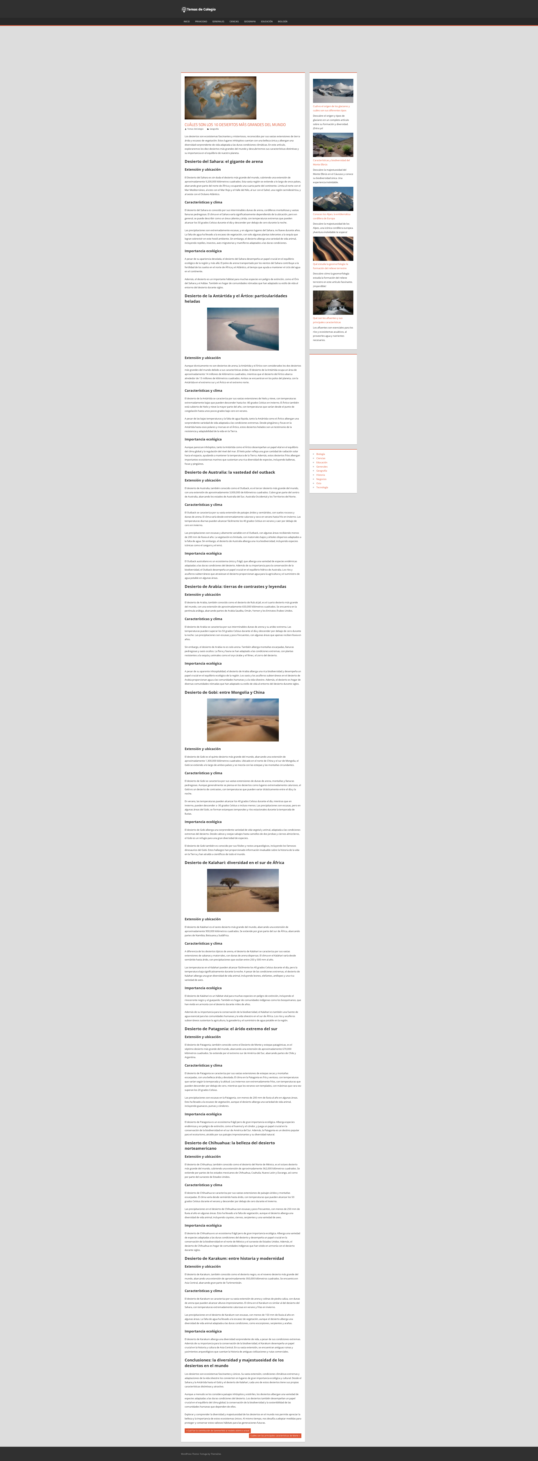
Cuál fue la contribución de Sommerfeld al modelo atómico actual (218, 1431)
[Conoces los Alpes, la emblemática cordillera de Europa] (333, 199)
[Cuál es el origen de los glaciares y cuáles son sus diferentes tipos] (333, 91)
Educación (267, 21)
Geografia (250, 21)
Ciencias (234, 21)
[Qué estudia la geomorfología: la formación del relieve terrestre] (333, 249)
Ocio (318, 483)
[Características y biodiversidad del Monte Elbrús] (333, 145)
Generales (218, 21)
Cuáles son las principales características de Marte (274, 1436)
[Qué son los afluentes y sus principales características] (333, 303)
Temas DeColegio (195, 129)
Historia (320, 474)
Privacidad (201, 21)
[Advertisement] (269, 47)
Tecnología (322, 487)
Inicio (187, 21)
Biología (282, 21)
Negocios (321, 479)
